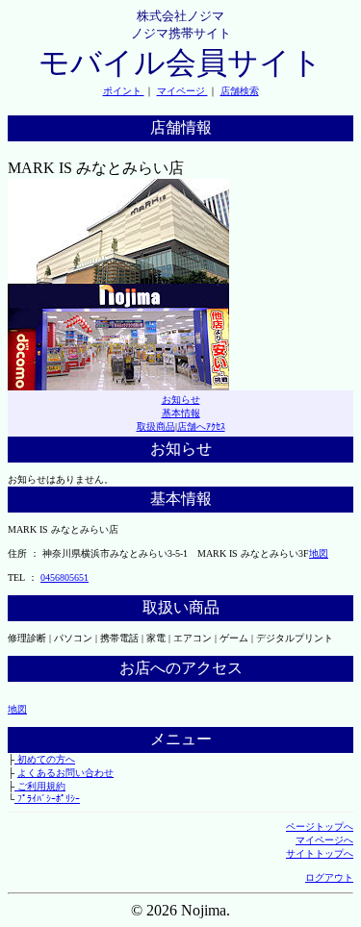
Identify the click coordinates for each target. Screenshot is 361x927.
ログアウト (329, 877)
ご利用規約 (39, 786)
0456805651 (64, 577)
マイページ (182, 91)
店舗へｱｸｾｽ (201, 426)
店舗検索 (239, 91)
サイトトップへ (319, 853)
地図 (318, 553)
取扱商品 (156, 426)
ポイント (123, 91)
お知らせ (181, 399)
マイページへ (324, 840)
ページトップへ (319, 826)
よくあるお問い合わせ (65, 772)
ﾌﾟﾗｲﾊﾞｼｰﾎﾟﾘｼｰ (47, 798)
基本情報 (181, 413)
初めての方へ (44, 759)
